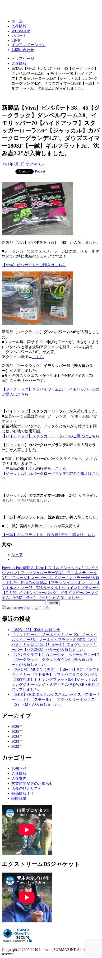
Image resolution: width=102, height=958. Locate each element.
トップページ (22, 58)
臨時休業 (19, 798)
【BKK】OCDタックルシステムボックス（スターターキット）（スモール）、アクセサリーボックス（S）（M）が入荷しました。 (55, 699)
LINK (16, 40)
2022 (15, 746)
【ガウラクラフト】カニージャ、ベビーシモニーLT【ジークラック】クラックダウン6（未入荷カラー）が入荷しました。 (55, 660)
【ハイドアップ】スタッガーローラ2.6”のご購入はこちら (50, 436)
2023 (15, 741)
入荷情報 (19, 26)
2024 (15, 736)
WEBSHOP (20, 31)
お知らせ (19, 768)
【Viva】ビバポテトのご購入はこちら (34, 265)
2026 (15, 726)
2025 (15, 731)
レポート (19, 35)
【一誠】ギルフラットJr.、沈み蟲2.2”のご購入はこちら (48, 535)
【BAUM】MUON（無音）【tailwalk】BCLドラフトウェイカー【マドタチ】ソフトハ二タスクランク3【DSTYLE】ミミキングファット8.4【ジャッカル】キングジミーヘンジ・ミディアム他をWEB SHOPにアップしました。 (55, 680)
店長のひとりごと (26, 788)
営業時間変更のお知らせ (32, 783)
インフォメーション (28, 45)
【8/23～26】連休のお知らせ (35, 630)
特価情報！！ (22, 793)
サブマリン (35, 164)
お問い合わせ (22, 50)
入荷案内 (19, 778)
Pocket (40, 171)
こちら (38, 357)
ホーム (17, 21)
